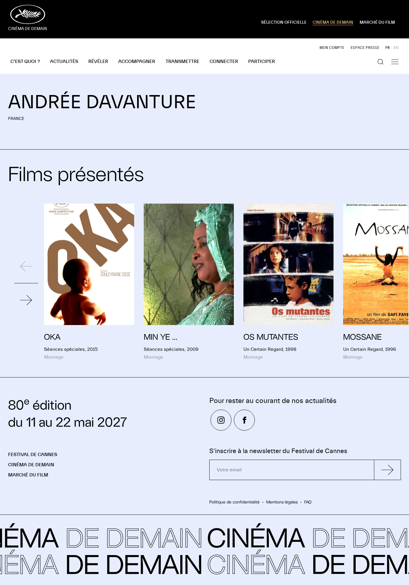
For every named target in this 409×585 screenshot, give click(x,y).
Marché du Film (28, 475)
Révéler (98, 61)
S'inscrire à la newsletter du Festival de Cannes (278, 451)
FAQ (307, 502)
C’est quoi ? (25, 61)
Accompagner (136, 61)
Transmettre (182, 61)
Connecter (224, 61)
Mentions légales (282, 502)
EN (396, 48)
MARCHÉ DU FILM (377, 22)
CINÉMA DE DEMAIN (333, 22)
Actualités (64, 61)
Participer (261, 61)
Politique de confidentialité (234, 502)
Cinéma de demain (31, 464)
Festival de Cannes (32, 454)
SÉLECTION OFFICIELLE (284, 22)
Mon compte (331, 48)
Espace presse (365, 48)
